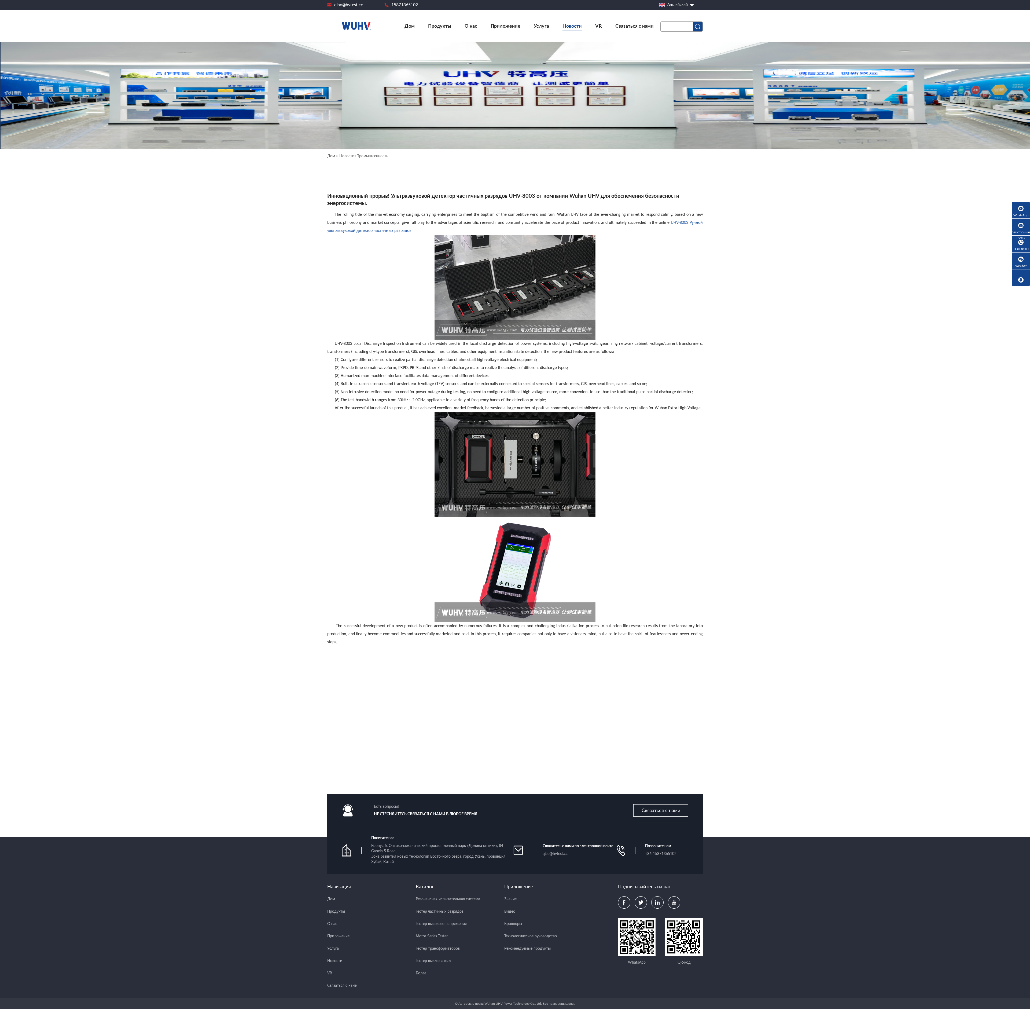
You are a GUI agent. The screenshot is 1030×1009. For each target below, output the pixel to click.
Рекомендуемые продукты (527, 948)
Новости (572, 26)
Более (421, 973)
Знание (510, 899)
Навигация (339, 886)
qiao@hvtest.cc (348, 5)
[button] (695, 757)
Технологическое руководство (530, 936)
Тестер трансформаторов (438, 948)
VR (598, 26)
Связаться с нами (634, 26)
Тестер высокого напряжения (441, 924)
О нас (471, 26)
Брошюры (513, 924)
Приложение (505, 26)
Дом (409, 26)
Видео (509, 911)
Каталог (425, 886)
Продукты (439, 26)
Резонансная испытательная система (448, 899)
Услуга (541, 26)
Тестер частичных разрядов (440, 911)
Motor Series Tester (432, 936)
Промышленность (372, 156)
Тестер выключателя (433, 961)
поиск (697, 26)
